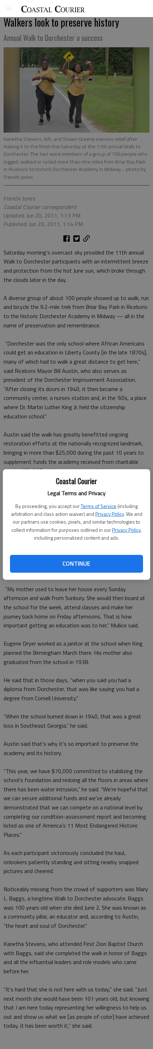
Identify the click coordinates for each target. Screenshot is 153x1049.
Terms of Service (98, 506)
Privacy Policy (109, 514)
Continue (76, 563)
